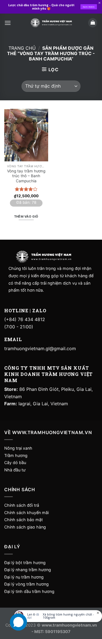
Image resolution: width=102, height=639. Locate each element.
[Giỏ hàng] (92, 22)
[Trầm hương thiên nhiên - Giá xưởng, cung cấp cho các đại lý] (51, 23)
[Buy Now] (58, 616)
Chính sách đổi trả (21, 505)
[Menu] (7, 23)
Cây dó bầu (15, 462)
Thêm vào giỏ (26, 216)
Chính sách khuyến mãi (26, 512)
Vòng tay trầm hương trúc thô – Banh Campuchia (26, 176)
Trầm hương (15, 455)
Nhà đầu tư (15, 469)
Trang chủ (22, 48)
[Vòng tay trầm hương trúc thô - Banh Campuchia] (26, 135)
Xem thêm (89, 6)
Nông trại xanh (18, 448)
